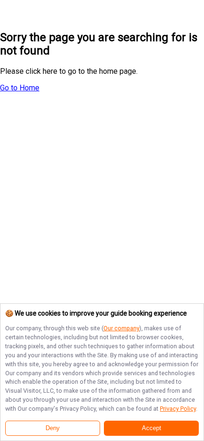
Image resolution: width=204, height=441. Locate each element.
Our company (121, 328)
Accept (151, 428)
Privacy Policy (178, 408)
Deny (53, 428)
